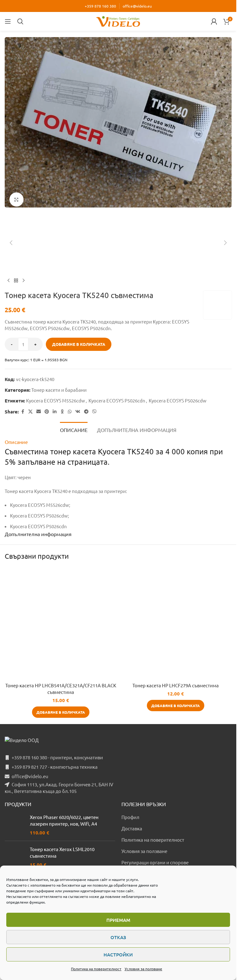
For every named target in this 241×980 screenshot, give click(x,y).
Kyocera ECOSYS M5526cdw (55, 400)
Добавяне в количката (78, 344)
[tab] (74, 430)
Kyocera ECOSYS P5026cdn (116, 400)
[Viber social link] (94, 411)
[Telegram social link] (86, 411)
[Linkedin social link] (54, 411)
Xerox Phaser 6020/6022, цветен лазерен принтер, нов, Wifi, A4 (64, 820)
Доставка (131, 828)
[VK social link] (77, 411)
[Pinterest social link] (47, 411)
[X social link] (30, 411)
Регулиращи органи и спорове (155, 862)
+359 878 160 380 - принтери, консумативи (57, 757)
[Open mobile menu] (8, 21)
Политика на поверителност (96, 968)
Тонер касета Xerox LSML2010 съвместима (62, 852)
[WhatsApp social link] (69, 411)
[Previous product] (8, 281)
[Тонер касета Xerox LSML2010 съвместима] (15, 857)
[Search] (20, 21)
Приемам (118, 920)
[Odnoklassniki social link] (62, 411)
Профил (130, 817)
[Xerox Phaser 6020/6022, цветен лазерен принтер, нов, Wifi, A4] (15, 825)
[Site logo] (118, 21)
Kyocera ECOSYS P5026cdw (177, 400)
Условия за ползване (143, 968)
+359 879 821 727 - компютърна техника (55, 767)
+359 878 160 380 (100, 5)
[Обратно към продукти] (16, 281)
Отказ (118, 937)
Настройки (118, 954)
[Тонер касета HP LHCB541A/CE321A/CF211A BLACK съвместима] (61, 623)
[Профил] (214, 21)
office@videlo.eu (137, 5)
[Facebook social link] (22, 411)
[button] (11, 124)
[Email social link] (39, 411)
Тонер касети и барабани (59, 390)
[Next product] (23, 281)
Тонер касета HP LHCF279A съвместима (175, 685)
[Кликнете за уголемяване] (16, 199)
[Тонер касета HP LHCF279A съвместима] (176, 623)
